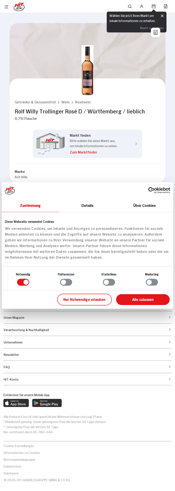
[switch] (66, 282)
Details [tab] (88, 205)
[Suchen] (129, 6)
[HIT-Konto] (141, 6)
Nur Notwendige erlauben (84, 299)
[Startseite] (19, 6)
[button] (35, 102)
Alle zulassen (143, 299)
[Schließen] (162, 16)
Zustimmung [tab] (30, 205)
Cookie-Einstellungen (19, 445)
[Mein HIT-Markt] (153, 6)
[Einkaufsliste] (165, 6)
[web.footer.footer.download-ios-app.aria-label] (16, 403)
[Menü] (6, 7)
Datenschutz (13, 466)
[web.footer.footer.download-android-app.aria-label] (47, 403)
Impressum (11, 473)
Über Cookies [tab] (144, 205)
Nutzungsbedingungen (19, 459)
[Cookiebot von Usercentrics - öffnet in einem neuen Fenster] (151, 190)
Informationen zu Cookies (22, 452)
